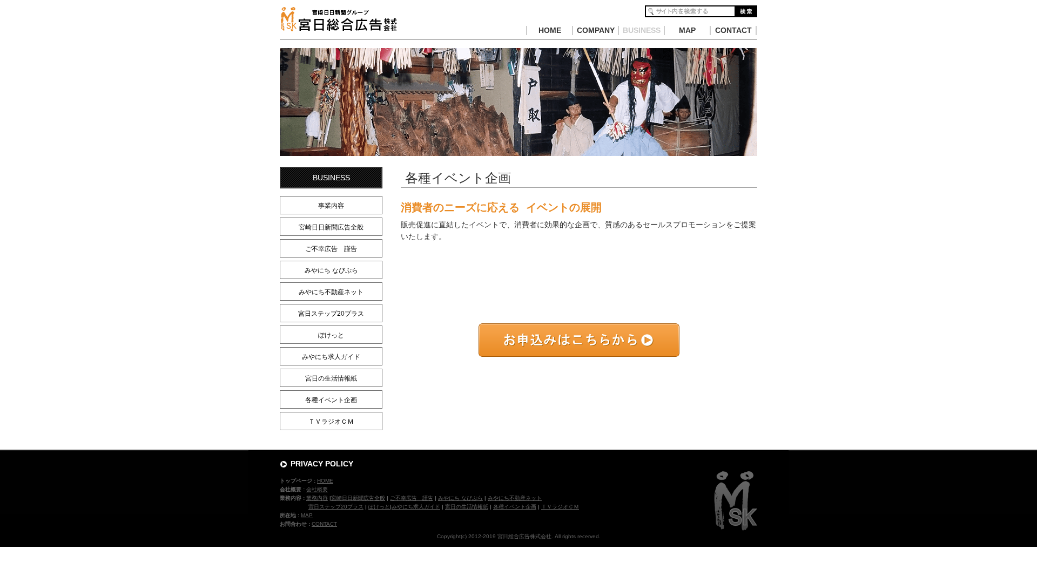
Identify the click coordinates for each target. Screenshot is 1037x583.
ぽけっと (331, 335)
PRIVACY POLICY (322, 463)
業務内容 (317, 498)
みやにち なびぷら (331, 270)
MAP (687, 30)
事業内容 (331, 205)
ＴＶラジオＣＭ (331, 421)
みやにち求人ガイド (331, 357)
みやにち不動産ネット (331, 292)
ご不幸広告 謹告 (331, 249)
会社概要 (317, 489)
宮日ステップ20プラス (331, 313)
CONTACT (733, 30)
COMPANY (596, 30)
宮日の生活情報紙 (331, 378)
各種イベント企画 (331, 400)
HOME (549, 30)
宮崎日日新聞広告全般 (331, 227)
